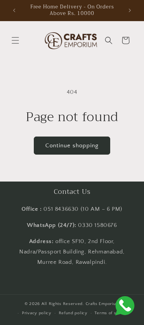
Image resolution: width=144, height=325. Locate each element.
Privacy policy (36, 313)
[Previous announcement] (14, 10)
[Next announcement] (129, 10)
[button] (15, 40)
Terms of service (111, 313)
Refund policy (73, 313)
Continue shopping (72, 145)
